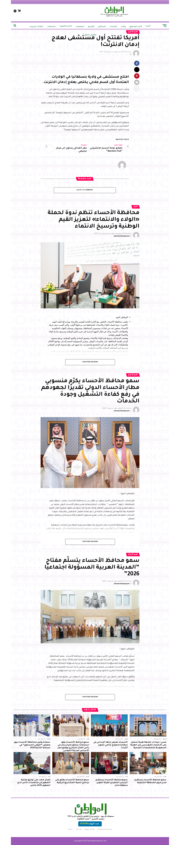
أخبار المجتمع (136, 27)
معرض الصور (90, 35)
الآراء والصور (66, 26)
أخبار (148, 26)
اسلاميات (80, 27)
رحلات (123, 27)
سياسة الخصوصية (105, 829)
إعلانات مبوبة (89, 829)
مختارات (113, 27)
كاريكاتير (102, 27)
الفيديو (91, 27)
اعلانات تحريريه (36, 27)
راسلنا (70, 829)
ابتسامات (51, 27)
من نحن (79, 829)
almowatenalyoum (121, 236)
